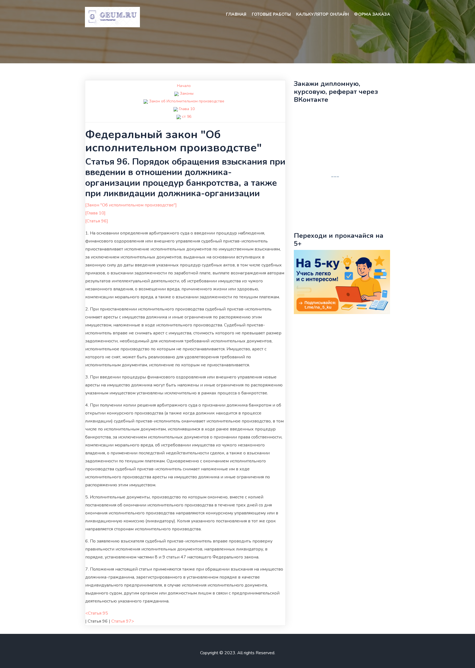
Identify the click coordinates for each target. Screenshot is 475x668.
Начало (184, 85)
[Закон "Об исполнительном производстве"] (131, 205)
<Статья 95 (96, 613)
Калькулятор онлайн (322, 14)
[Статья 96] (96, 221)
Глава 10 (187, 108)
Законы (187, 93)
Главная (236, 14)
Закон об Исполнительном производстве (186, 101)
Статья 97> (122, 621)
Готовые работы (271, 14)
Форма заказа (372, 14)
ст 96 (186, 116)
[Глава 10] (95, 213)
